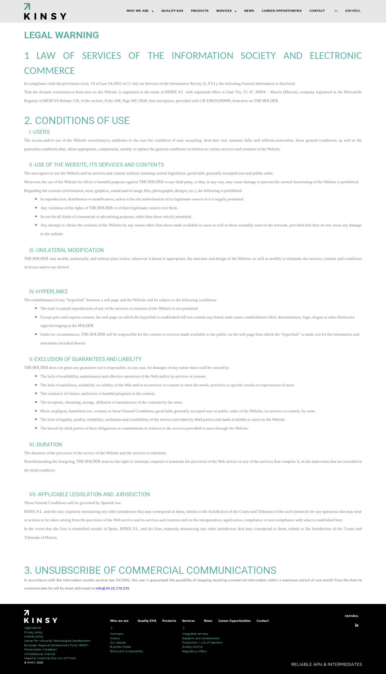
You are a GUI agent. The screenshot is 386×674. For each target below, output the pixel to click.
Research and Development (201, 638)
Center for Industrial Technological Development (57, 641)
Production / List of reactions (202, 642)
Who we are (137, 11)
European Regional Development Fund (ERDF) (56, 645)
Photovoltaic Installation (40, 649)
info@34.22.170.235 (112, 588)
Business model (120, 647)
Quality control (192, 647)
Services (224, 11)
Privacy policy (33, 632)
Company (116, 634)
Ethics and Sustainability (126, 651)
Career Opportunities (282, 11)
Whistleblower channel (39, 654)
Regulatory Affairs (194, 651)
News (249, 11)
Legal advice (32, 628)
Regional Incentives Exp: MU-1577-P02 (50, 658)
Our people (117, 642)
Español (353, 11)
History (115, 638)
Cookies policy (33, 636)
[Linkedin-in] (336, 10)
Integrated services (195, 634)
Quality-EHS (172, 11)
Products (199, 11)
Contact (317, 11)
